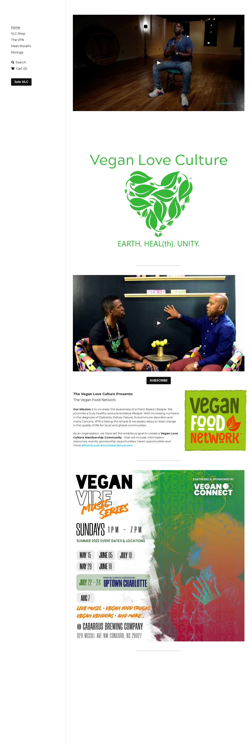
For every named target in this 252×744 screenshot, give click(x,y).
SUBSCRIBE (159, 380)
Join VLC (21, 82)
